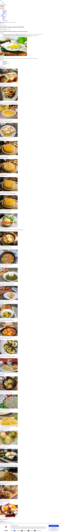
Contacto (6, 4)
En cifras (4, 13)
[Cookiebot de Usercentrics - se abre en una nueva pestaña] (6, 530)
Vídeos (3, 18)
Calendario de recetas (5, 20)
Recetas (2, 15)
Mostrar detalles (39, 530)
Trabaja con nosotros (2, 4)
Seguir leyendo (1, 86)
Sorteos (3, 19)
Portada (1, 22)
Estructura (4, 12)
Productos (2, 14)
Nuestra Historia (4, 11)
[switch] (22, 530)
